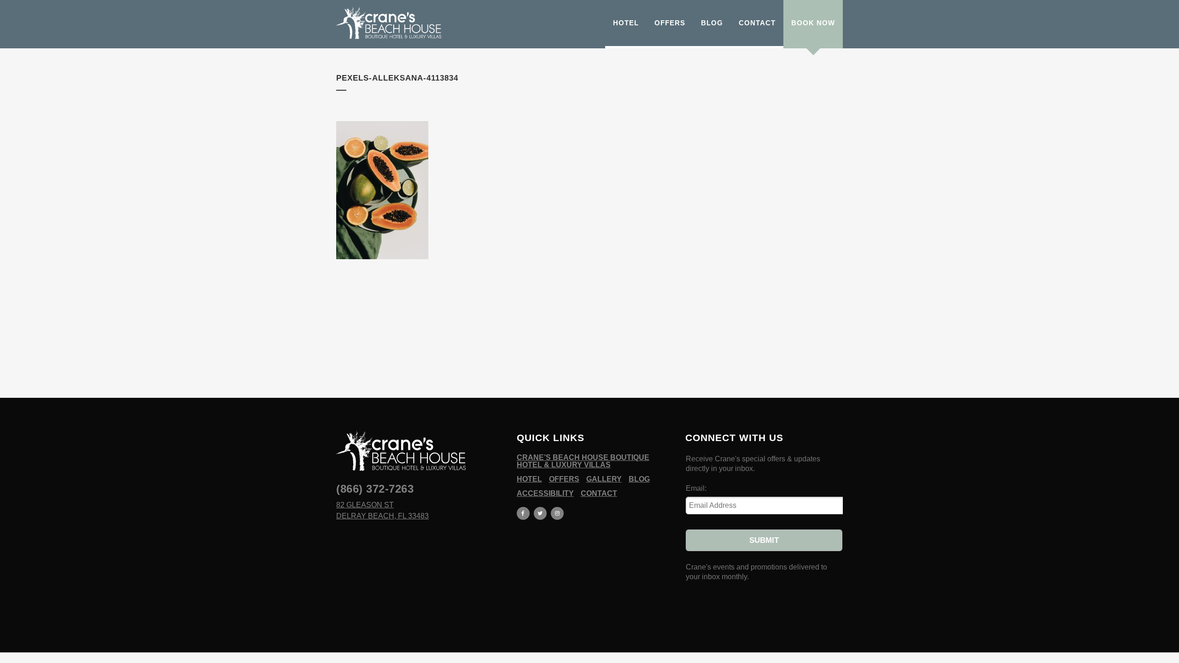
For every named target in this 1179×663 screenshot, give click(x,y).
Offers (564, 479)
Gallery (604, 479)
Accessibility (545, 493)
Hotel (529, 479)
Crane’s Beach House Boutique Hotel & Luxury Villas (583, 461)
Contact (599, 493)
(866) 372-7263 (375, 489)
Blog (639, 479)
